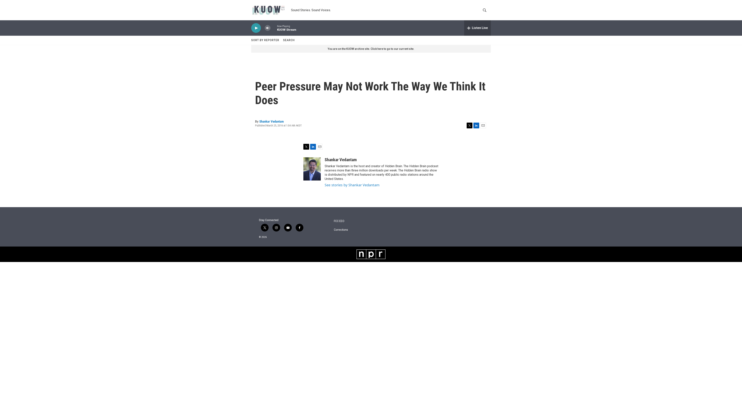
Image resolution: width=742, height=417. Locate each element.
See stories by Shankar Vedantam (352, 185)
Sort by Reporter (265, 40)
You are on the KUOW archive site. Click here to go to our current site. (371, 48)
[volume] (267, 28)
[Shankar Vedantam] (312, 169)
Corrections (341, 229)
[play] (256, 28)
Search (289, 40)
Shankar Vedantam (271, 121)
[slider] (273, 28)
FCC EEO (339, 221)
